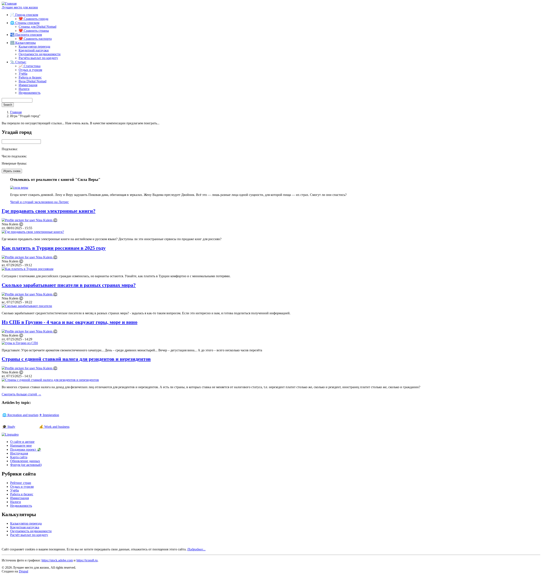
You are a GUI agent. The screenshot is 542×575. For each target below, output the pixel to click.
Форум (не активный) (26, 465)
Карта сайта (18, 457)
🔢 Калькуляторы (23, 42)
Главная (16, 112)
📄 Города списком (24, 15)
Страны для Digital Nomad (37, 26)
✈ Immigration (49, 415)
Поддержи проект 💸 (25, 449)
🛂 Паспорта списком (26, 34)
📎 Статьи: (18, 62)
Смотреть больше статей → (21, 394)
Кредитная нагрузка (24, 527)
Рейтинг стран (20, 483)
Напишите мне (21, 445)
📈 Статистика (29, 66)
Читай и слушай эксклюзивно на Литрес (39, 202)
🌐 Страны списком (24, 23)
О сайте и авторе (22, 441)
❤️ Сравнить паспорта (35, 38)
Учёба (23, 73)
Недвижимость (29, 92)
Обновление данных (25, 461)
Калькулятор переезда (34, 46)
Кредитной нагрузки (34, 50)
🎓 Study (8, 426)
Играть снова (11, 171)
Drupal (23, 571)
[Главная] (9, 3)
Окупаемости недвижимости (40, 54)
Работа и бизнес (30, 77)
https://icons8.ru (87, 560)
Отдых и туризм (30, 70)
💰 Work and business (54, 426)
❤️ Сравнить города (33, 19)
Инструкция (19, 453)
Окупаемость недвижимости (31, 531)
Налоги (24, 89)
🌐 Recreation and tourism (20, 415)
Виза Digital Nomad (32, 81)
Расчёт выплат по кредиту (29, 535)
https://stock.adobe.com (57, 560)
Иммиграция (28, 85)
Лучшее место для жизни (20, 7)
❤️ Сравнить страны (34, 30)
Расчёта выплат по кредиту (38, 58)
